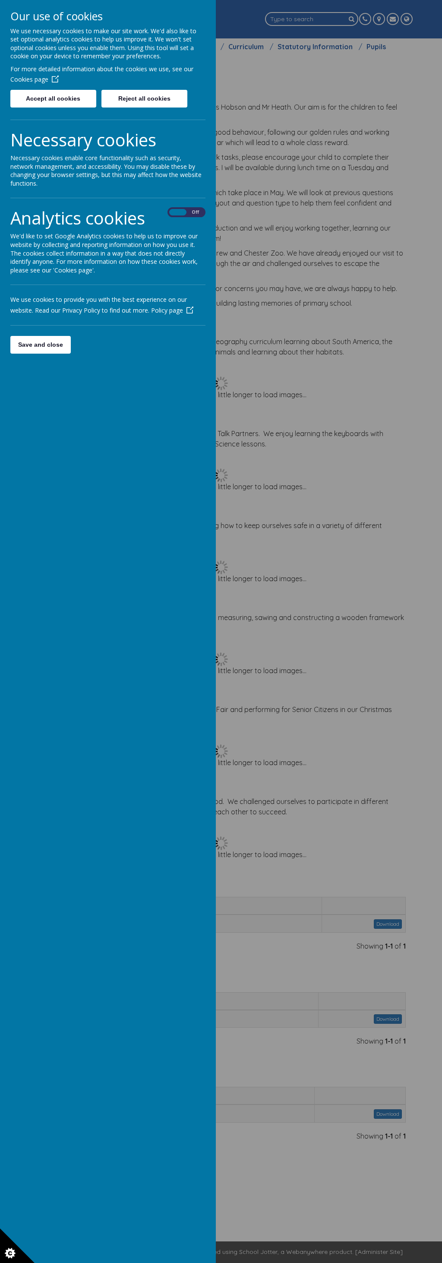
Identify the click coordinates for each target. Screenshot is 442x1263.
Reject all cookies (144, 98)
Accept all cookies (53, 98)
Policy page (167, 310)
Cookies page (29, 79)
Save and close (40, 344)
